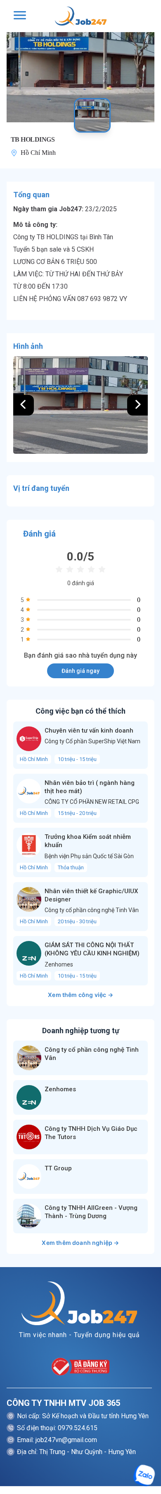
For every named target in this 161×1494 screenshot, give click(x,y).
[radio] (59, 570)
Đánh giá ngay (80, 671)
